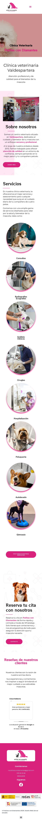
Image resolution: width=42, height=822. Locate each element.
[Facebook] (21, 785)
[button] (30, 6)
